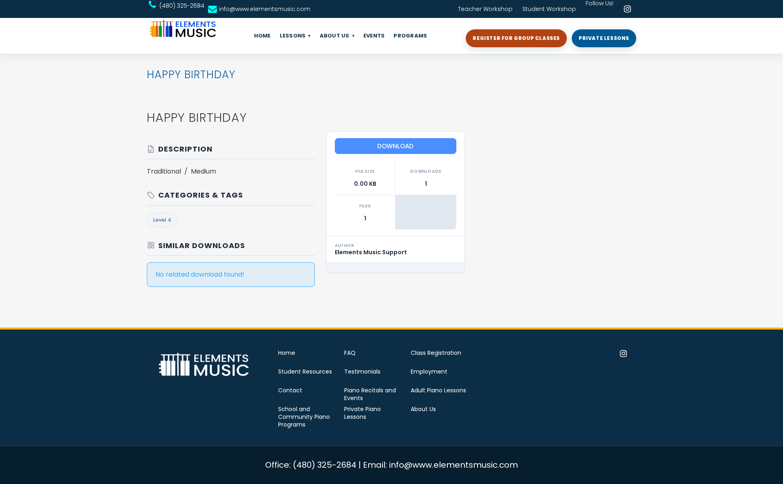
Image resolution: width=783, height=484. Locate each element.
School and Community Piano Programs (304, 417)
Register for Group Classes (516, 38)
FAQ (350, 353)
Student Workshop (549, 9)
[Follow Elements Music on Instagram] (627, 9)
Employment (429, 372)
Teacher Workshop (485, 9)
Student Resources (305, 372)
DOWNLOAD (395, 146)
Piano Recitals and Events (370, 394)
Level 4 (162, 220)
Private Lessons (604, 38)
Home (286, 353)
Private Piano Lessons (362, 413)
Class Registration (436, 353)
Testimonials (362, 372)
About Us (423, 409)
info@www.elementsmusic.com (264, 9)
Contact (290, 390)
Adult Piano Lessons (438, 390)
